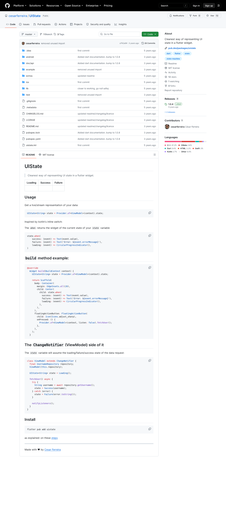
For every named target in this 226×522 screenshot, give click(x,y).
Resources (52, 5)
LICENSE (30, 120)
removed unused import (53, 43)
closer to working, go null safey (93, 88)
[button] (150, 213)
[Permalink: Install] (22, 419)
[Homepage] (7, 5)
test (28, 94)
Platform (19, 5)
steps (54, 437)
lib (27, 88)
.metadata (31, 107)
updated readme (86, 75)
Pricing (108, 5)
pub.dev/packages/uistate (182, 48)
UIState (35, 16)
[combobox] (121, 34)
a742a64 (123, 43)
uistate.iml (31, 145)
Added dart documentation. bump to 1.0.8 (99, 57)
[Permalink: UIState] (22, 166)
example (30, 69)
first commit (83, 50)
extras (29, 75)
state (187, 53)
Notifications (178, 15)
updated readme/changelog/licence (96, 113)
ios (27, 82)
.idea (28, 50)
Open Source (72, 5)
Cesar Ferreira (52, 449)
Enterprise (92, 5)
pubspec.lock (33, 132)
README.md (32, 126)
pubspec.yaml (33, 139)
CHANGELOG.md (34, 113)
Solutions (35, 5)
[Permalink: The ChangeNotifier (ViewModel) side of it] (22, 345)
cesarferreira (18, 16)
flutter (177, 53)
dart (168, 53)
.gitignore (31, 101)
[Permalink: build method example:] (22, 258)
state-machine (173, 59)
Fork (196, 15)
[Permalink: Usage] (22, 197)
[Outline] (154, 154)
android (30, 57)
